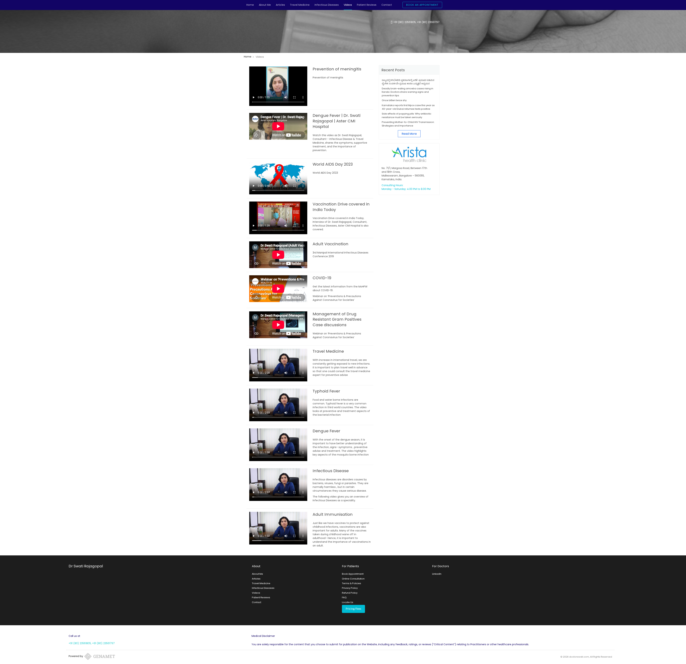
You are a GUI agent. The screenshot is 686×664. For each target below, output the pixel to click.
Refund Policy (349, 593)
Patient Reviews (366, 5)
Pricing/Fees (353, 608)
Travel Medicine (300, 5)
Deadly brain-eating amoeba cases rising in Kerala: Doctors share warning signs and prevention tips (407, 92)
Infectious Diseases (327, 5)
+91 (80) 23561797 (428, 22)
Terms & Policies (351, 583)
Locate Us (347, 602)
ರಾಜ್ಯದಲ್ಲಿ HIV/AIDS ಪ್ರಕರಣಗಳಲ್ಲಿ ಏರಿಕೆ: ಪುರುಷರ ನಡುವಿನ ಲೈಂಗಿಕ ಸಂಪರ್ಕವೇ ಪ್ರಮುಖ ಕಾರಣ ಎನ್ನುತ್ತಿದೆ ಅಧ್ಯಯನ (408, 81)
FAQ (344, 597)
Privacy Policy (350, 588)
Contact (386, 5)
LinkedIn (436, 574)
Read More (409, 134)
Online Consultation (353, 578)
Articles (280, 5)
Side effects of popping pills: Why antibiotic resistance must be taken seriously (406, 115)
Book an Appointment (422, 5)
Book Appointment (353, 574)
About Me (265, 5)
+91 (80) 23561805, (405, 22)
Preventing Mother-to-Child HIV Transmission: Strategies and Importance (408, 123)
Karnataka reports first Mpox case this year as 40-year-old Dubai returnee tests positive (408, 107)
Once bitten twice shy (394, 100)
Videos (348, 5)
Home (250, 5)
